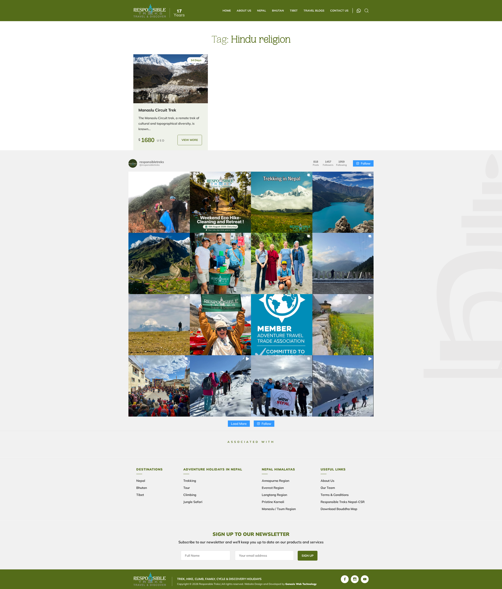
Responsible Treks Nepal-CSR (343, 502)
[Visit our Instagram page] (355, 579)
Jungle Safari (192, 502)
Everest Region (273, 488)
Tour (186, 488)
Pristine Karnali (273, 502)
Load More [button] (239, 424)
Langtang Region (274, 495)
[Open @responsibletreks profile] (132, 163)
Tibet (294, 10)
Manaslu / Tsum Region (279, 509)
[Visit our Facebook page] (345, 579)
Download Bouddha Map (339, 509)
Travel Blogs (314, 10)
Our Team (328, 488)
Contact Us (339, 10)
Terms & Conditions (335, 495)
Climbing (189, 495)
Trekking (189, 481)
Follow (365, 163)
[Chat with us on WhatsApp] (359, 10)
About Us (244, 10)
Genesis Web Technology (300, 583)
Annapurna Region (275, 481)
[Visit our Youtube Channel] (365, 579)
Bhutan (278, 10)
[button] (159, 202)
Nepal (261, 10)
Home (227, 10)
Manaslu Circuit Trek (157, 110)
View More (190, 140)
